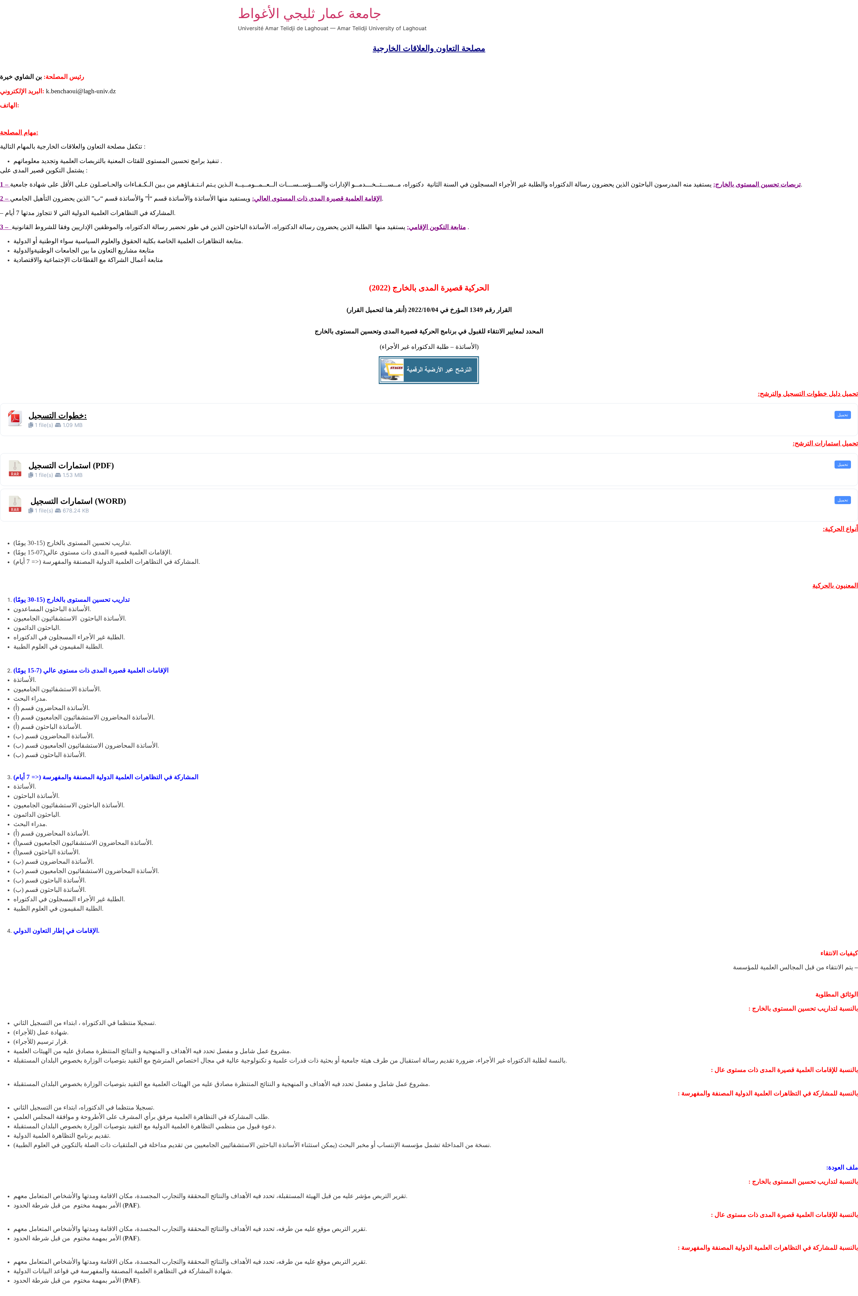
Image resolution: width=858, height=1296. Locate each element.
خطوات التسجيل (56, 415)
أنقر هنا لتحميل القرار (377, 309)
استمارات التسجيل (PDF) (71, 465)
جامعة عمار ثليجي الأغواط (309, 13)
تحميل (843, 414)
